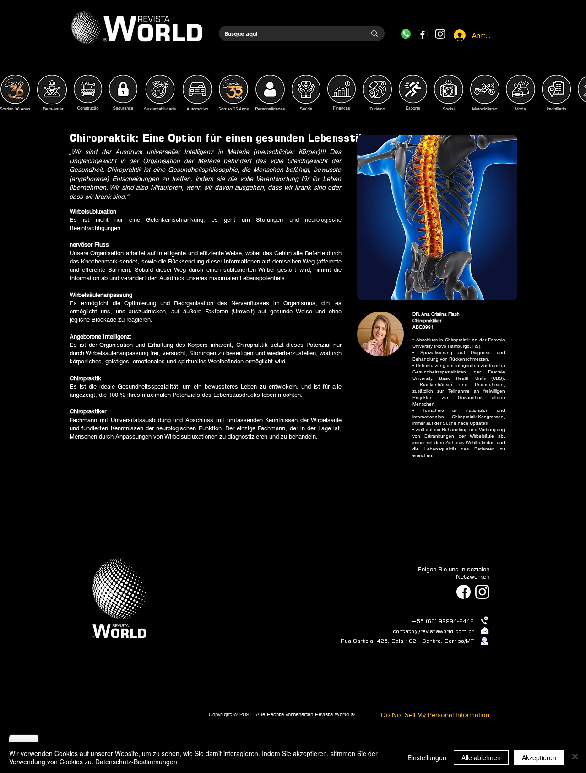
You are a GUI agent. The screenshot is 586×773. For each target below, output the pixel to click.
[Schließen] (575, 757)
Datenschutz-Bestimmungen (136, 761)
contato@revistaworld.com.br (433, 631)
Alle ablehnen (481, 757)
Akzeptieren (539, 757)
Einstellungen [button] (426, 757)
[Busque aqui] (374, 33)
